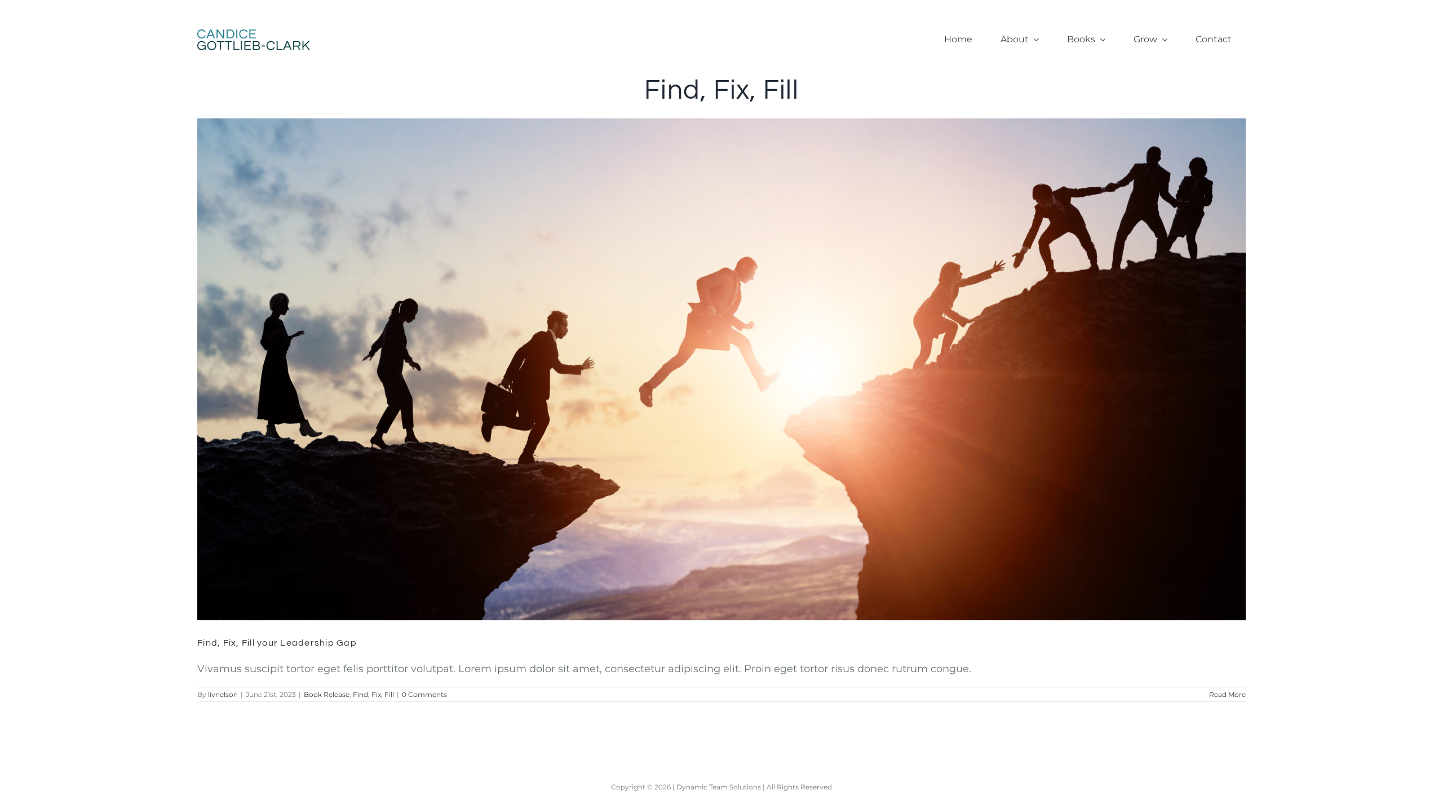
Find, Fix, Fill (373, 694)
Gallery (737, 359)
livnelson (223, 694)
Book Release (326, 694)
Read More (1227, 694)
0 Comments (424, 694)
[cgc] (253, 34)
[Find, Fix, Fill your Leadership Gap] (721, 369)
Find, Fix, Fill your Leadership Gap (707, 359)
